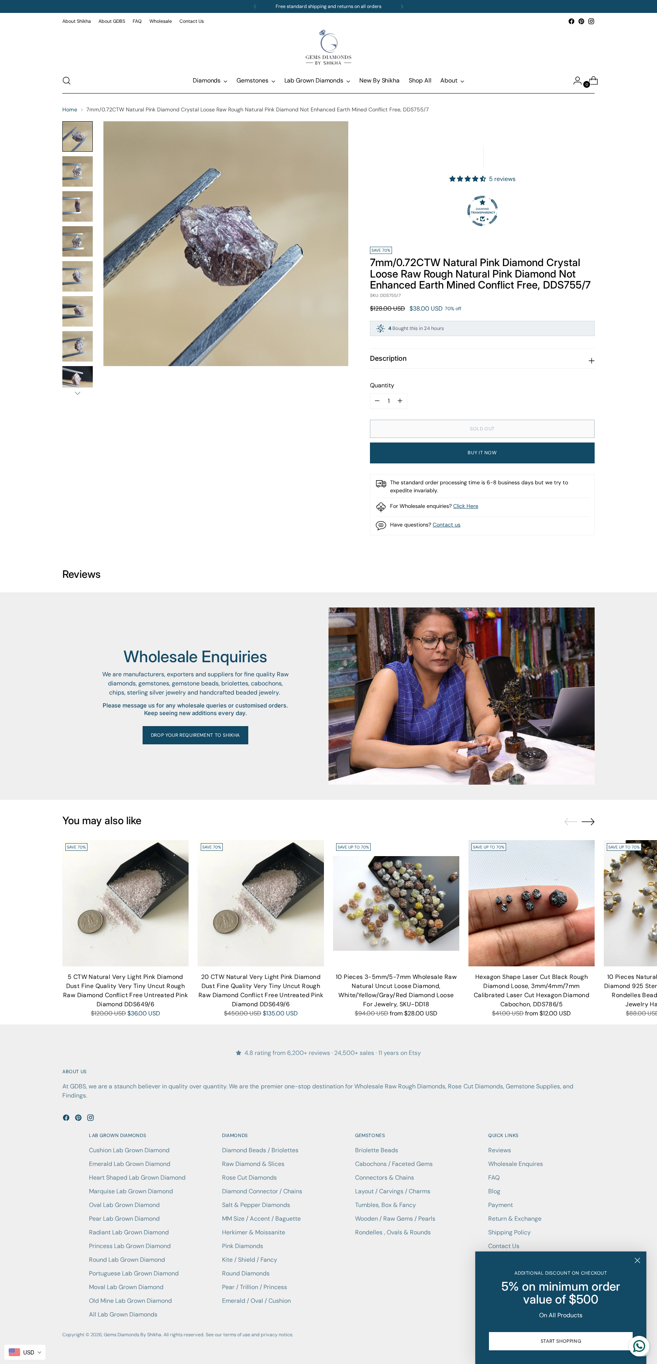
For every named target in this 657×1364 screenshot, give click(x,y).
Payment (500, 1205)
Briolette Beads (376, 1150)
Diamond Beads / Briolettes (260, 1150)
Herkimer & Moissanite (253, 1232)
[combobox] (25, 1352)
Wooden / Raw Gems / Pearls (395, 1219)
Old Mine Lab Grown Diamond (130, 1301)
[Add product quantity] (377, 401)
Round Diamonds (246, 1273)
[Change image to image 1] (77, 136)
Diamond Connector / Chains (262, 1191)
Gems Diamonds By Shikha (132, 1335)
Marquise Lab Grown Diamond (131, 1191)
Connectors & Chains (384, 1178)
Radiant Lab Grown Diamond (129, 1232)
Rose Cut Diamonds (249, 1178)
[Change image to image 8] (77, 381)
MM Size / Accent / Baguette (261, 1219)
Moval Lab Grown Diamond (126, 1287)
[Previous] (255, 6)
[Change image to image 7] (77, 346)
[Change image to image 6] (77, 311)
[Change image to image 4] (77, 241)
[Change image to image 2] (77, 171)
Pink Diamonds (242, 1246)
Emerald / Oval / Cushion (256, 1301)
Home (69, 109)
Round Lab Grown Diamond (127, 1260)
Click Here (465, 506)
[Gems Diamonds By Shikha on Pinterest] (581, 21)
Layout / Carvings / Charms (392, 1191)
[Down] (77, 393)
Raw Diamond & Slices (253, 1164)
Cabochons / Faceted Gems (394, 1164)
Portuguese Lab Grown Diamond (134, 1273)
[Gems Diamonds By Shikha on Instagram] (591, 21)
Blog (494, 1191)
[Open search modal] (66, 80)
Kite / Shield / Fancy (249, 1260)
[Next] (402, 6)
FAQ (494, 1178)
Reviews (499, 1150)
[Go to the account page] (574, 80)
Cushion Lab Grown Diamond (129, 1150)
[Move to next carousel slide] (588, 821)
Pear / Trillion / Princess (254, 1287)
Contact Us (503, 1246)
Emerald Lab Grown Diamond (129, 1164)
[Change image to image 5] (77, 276)
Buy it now (482, 453)
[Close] (637, 1260)
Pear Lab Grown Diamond (124, 1219)
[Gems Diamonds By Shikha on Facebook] (571, 21)
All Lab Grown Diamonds (123, 1314)
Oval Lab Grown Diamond (124, 1205)
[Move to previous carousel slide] (570, 821)
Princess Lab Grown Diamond (130, 1246)
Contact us (446, 524)
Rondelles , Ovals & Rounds (393, 1232)
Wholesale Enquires (515, 1164)
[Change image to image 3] (77, 206)
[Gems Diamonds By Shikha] (328, 47)
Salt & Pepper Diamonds (256, 1205)
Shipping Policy (509, 1232)
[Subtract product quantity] (400, 401)
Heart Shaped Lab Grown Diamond (137, 1178)
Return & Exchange (514, 1219)
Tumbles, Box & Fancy (385, 1205)
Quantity (382, 385)
